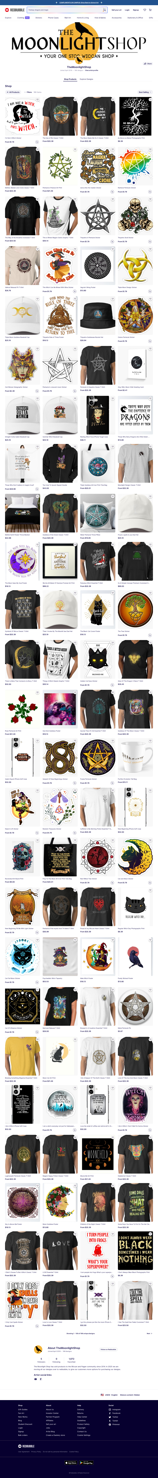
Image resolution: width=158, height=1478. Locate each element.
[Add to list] (37, 99)
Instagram (116, 1409)
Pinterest (116, 1424)
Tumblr (115, 1421)
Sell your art (51, 1424)
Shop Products (70, 79)
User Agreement (24, 1452)
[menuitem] (8, 18)
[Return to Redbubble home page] (14, 10)
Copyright (81, 1428)
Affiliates (49, 1420)
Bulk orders (22, 1435)
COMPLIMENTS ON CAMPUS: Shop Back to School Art (79, 2)
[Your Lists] (144, 10)
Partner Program (53, 1417)
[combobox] (67, 10)
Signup (21, 1431)
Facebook (116, 1413)
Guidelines (81, 1420)
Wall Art (67, 18)
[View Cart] (150, 10)
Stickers (38, 18)
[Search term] (104, 10)
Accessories (117, 18)
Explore (8, 18)
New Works (22, 1417)
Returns (80, 1413)
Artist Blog (50, 1431)
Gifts (151, 18)
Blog (20, 1420)
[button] (79, 2)
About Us (50, 1409)
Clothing (23, 18)
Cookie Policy (74, 1452)
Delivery (80, 1409)
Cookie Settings (83, 1435)
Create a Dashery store (55, 1435)
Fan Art (21, 1413)
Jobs (48, 1428)
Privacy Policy (36, 1452)
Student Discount (25, 1424)
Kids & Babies (100, 18)
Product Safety (83, 1424)
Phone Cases (53, 18)
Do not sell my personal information (55, 1452)
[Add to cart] (37, 142)
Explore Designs (86, 79)
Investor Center (52, 1413)
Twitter (115, 1417)
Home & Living (83, 18)
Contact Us (82, 1431)
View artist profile (91, 70)
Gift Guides (22, 1409)
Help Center (82, 1417)
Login (20, 1428)
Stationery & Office (135, 18)
